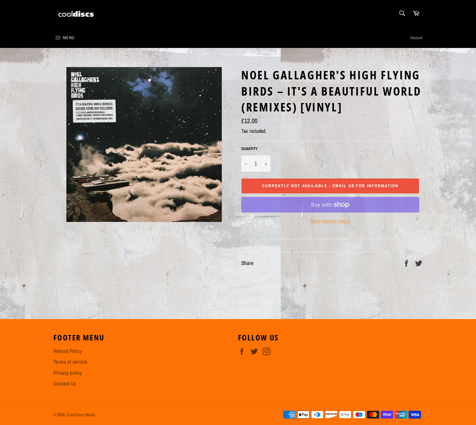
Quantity (249, 148)
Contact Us (64, 383)
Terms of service (70, 361)
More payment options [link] (330, 221)
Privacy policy (67, 372)
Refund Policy (67, 351)
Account (416, 37)
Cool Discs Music (81, 415)
